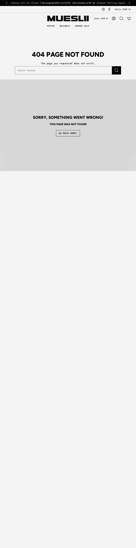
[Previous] (6, 2)
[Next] (129, 2)
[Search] (116, 70)
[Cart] (129, 18)
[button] (50, 26)
